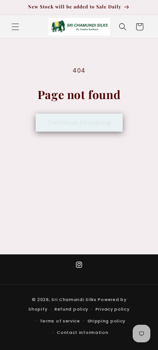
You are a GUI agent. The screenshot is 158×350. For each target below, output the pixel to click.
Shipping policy (106, 321)
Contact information (82, 332)
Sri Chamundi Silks (74, 299)
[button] (15, 26)
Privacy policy (112, 309)
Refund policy (71, 309)
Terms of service (60, 321)
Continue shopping (79, 123)
